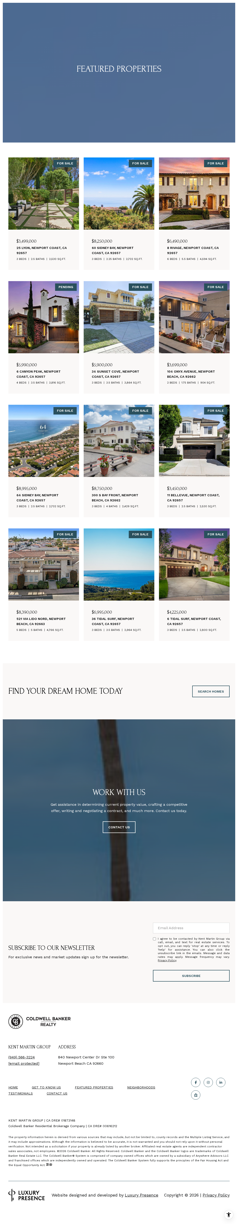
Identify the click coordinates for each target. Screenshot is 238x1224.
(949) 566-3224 (21, 1057)
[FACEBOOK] (195, 1082)
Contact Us (57, 1093)
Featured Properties (94, 1087)
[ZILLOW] (195, 1095)
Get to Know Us (46, 1087)
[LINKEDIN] (220, 1082)
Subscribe (191, 976)
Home (13, 1087)
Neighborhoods (141, 1087)
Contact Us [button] (119, 827)
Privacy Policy (167, 960)
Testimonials (20, 1093)
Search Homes (211, 691)
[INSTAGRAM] (208, 1082)
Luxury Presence (141, 1195)
